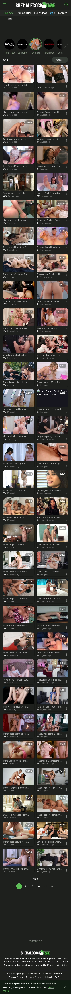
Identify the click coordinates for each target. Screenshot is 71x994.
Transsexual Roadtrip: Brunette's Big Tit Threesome (16, 247)
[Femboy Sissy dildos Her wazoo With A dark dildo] (52, 104)
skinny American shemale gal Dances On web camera (16, 112)
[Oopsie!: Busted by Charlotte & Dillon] (18, 401)
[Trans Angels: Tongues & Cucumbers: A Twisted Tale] (18, 591)
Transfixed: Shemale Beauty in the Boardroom (15, 328)
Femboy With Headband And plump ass (49, 247)
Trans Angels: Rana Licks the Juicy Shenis (15, 382)
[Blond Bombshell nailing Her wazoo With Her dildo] (18, 347)
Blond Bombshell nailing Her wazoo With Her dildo (16, 355)
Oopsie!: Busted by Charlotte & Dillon (16, 409)
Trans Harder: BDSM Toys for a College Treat (49, 382)
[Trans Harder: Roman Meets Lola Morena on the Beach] (52, 807)
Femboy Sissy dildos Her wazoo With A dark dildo (49, 112)
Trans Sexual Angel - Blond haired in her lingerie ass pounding (16, 761)
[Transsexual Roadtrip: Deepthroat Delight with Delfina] (18, 509)
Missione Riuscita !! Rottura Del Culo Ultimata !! (49, 869)
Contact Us (34, 973)
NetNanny (49, 965)
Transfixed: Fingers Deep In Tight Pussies (49, 599)
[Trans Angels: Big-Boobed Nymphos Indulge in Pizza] (52, 726)
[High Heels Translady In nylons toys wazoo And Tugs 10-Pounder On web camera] (52, 644)
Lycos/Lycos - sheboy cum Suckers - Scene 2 (49, 491)
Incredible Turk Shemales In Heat (49, 626)
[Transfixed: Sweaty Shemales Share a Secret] (18, 455)
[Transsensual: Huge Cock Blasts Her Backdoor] (52, 158)
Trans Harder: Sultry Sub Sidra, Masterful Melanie (16, 788)
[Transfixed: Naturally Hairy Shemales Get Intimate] (18, 834)
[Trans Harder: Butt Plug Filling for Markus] (52, 455)
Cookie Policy (16, 977)
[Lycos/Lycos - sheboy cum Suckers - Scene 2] (52, 482)
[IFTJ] (52, 77)
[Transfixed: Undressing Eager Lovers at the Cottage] (52, 753)
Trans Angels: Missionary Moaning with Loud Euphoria (16, 545)
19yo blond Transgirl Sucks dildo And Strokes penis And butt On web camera (15, 680)
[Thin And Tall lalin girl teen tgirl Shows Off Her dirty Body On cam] (18, 428)
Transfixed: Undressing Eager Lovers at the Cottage (49, 761)
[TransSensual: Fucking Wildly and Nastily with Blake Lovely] (18, 861)
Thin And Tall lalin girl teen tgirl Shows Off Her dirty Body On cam (16, 436)
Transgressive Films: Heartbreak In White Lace (49, 680)
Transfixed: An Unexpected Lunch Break (15, 653)
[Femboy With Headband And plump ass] (52, 239)
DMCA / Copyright (15, 973)
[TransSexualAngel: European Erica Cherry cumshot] (18, 158)
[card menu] (33, 86)
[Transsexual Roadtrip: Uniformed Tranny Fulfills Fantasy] (52, 266)
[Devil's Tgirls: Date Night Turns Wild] (18, 807)
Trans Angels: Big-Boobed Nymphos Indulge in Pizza (49, 734)
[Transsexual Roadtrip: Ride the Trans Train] (52, 536)
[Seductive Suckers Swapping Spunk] (52, 212)
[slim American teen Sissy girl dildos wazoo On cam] (52, 131)
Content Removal (52, 973)
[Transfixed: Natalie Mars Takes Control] (18, 563)
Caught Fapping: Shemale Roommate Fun (49, 436)
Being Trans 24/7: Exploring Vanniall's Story (49, 518)
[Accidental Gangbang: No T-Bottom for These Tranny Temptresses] (52, 347)
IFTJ (38, 85)
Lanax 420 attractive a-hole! (49, 301)
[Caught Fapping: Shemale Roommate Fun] (52, 428)
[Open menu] (4, 4)
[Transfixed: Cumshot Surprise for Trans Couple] (18, 266)
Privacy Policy (33, 977)
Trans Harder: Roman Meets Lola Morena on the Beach (49, 815)
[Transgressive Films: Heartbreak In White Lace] (52, 671)
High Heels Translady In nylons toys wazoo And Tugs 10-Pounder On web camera (49, 653)
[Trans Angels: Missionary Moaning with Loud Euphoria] (18, 536)
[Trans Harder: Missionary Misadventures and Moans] (52, 563)
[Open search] (66, 4)
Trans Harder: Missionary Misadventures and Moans (49, 572)
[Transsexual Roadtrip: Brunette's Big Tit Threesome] (18, 239)
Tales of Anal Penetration (49, 193)
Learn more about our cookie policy (50, 961)
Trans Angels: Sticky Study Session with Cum (49, 409)
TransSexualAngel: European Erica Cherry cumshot (16, 166)
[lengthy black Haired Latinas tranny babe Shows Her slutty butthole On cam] (18, 77)
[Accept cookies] (65, 987)
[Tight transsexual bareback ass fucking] (18, 131)
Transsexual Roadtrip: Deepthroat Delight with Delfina (16, 518)
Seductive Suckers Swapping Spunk (49, 220)
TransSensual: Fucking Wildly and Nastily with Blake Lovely (15, 869)
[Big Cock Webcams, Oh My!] (52, 320)
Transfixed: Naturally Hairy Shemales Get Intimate (15, 842)
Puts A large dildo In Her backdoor (15, 707)
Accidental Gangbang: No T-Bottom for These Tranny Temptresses (49, 355)
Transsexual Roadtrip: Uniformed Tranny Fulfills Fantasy (49, 274)
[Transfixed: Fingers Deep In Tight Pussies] (52, 591)
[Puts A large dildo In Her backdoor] (18, 699)
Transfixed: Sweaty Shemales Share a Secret (16, 463)
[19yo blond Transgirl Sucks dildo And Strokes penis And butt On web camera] (18, 671)
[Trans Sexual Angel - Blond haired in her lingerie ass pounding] (18, 753)
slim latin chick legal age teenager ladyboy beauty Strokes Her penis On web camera (16, 220)
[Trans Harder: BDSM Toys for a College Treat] (52, 374)
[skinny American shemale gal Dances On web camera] (18, 104)
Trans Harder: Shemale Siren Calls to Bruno (16, 626)
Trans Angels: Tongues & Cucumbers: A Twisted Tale (16, 599)
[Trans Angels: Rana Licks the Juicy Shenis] (18, 374)
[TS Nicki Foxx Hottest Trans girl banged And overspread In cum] (52, 699)
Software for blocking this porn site (22, 965)
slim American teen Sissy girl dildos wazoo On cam (49, 139)
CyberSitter (61, 965)
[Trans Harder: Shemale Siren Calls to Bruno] (18, 618)
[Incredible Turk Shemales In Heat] (52, 618)
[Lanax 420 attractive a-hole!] (52, 293)
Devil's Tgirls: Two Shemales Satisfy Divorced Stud (49, 842)
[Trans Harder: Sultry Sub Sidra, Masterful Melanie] (18, 780)
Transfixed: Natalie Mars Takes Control (15, 572)
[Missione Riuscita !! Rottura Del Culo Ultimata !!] (52, 861)
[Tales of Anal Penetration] (52, 185)
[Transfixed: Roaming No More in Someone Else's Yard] (18, 726)
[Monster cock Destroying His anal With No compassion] (18, 293)
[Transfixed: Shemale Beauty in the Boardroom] (18, 320)
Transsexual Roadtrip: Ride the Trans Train (49, 545)
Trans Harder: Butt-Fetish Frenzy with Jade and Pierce (49, 788)
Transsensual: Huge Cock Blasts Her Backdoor (49, 166)
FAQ (57, 977)
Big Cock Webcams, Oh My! (49, 328)
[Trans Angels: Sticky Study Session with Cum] (52, 401)
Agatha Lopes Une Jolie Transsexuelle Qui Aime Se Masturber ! (15, 193)
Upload (48, 977)
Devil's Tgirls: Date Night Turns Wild (16, 815)
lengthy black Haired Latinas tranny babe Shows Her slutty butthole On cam (16, 85)
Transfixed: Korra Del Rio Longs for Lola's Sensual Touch (16, 491)
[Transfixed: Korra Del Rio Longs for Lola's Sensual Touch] (18, 482)
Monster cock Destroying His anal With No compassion (16, 301)
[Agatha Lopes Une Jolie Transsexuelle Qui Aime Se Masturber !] (18, 185)
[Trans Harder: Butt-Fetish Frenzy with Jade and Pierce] (52, 780)
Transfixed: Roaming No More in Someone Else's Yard (16, 734)
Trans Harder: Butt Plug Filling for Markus (49, 463)
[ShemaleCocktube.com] (35, 5)
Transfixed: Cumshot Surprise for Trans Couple (15, 274)
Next (35, 878)
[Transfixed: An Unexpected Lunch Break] (18, 644)
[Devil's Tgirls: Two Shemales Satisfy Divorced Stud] (52, 834)
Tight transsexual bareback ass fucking (16, 139)
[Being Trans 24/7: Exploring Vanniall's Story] (52, 509)
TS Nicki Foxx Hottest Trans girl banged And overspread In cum (49, 707)
